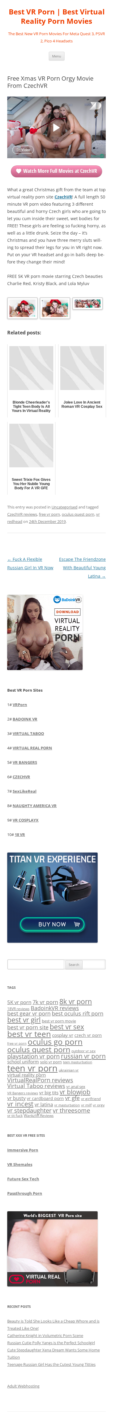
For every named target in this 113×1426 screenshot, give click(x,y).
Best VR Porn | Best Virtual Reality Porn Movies (57, 16)
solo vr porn (51, 1062)
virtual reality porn (26, 1075)
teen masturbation (77, 1062)
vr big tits (48, 1092)
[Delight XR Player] (87, 106)
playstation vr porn (33, 1056)
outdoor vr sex (83, 1050)
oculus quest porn (78, 514)
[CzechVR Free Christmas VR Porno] (54, 309)
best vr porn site (28, 1027)
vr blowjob (75, 1092)
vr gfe (72, 1098)
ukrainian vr (69, 1070)
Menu (56, 56)
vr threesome (71, 1110)
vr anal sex (75, 1086)
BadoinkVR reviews (55, 1008)
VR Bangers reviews (22, 1093)
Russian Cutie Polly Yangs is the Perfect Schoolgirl (51, 1342)
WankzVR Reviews (39, 1115)
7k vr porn (45, 1002)
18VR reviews (18, 1008)
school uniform (23, 1062)
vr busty (16, 1098)
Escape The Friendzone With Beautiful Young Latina (82, 567)
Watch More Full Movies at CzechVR (60, 170)
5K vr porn (19, 1002)
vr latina (44, 1104)
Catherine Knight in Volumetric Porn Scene (45, 1335)
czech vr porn (88, 1035)
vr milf (86, 1104)
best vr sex (67, 1026)
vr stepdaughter (29, 1110)
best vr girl (24, 1020)
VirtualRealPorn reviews (40, 1080)
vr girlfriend (91, 1098)
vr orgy (99, 1104)
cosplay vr (62, 1035)
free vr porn (49, 514)
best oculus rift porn (77, 1013)
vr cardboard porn (45, 1098)
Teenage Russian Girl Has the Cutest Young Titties (51, 1364)
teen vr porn (32, 1068)
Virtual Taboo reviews (36, 1085)
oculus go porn (55, 1042)
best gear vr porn (29, 1013)
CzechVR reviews (22, 514)
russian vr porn (83, 1056)
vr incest (20, 1103)
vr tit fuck (15, 1115)
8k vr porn (75, 1001)
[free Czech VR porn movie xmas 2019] (21, 309)
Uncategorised (64, 507)
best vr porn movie (59, 1021)
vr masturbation (67, 1105)
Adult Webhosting (23, 1386)
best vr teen (29, 1034)
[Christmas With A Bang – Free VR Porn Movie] (87, 304)
